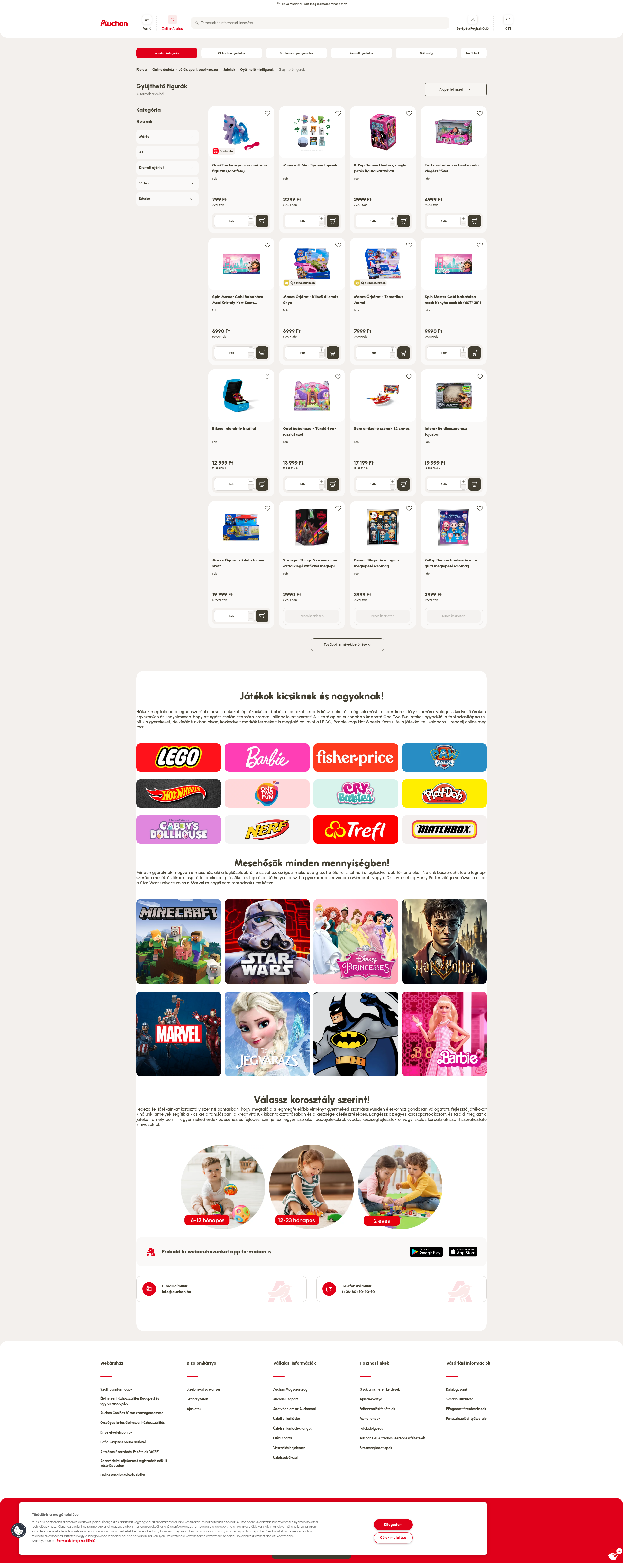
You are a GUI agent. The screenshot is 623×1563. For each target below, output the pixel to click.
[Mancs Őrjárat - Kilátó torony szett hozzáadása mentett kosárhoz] (267, 508)
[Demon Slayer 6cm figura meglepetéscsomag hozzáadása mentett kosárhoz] (409, 508)
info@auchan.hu (176, 1291)
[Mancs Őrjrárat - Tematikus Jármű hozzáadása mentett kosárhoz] (409, 245)
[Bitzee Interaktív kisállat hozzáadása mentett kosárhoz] (267, 376)
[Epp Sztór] (463, 1252)
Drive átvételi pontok (116, 1432)
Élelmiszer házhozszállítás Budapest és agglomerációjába (129, 1401)
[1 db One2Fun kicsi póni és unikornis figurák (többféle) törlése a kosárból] (251, 223)
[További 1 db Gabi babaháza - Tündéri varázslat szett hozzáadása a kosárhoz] (322, 481)
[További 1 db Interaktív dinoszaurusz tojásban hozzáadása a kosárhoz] (463, 481)
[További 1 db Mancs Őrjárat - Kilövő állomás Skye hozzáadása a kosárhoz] (322, 350)
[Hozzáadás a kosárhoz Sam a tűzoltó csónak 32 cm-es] (403, 484)
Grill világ (426, 53)
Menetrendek (370, 1419)
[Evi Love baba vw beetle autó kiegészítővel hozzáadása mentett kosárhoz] (480, 113)
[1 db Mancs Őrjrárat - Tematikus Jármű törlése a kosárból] (392, 355)
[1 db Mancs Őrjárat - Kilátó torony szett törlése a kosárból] (251, 618)
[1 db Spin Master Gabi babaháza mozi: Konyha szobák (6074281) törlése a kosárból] (463, 355)
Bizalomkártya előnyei (203, 1390)
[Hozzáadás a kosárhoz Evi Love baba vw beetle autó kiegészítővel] (474, 221)
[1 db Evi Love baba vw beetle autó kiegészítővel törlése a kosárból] (463, 223)
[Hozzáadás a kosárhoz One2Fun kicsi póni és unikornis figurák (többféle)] (262, 221)
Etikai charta (282, 1438)
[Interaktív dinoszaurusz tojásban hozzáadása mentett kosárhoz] (480, 376)
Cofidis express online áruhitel (123, 1442)
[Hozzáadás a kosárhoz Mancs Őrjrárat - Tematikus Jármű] (403, 352)
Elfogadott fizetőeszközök (466, 1409)
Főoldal (141, 70)
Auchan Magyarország (290, 1390)
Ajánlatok (194, 1409)
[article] (241, 169)
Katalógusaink (456, 1390)
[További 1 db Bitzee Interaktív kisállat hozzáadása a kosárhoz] (251, 481)
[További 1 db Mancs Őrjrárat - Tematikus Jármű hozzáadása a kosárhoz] (392, 350)
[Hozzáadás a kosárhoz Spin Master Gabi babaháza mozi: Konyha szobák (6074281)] (474, 352)
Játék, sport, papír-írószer (198, 70)
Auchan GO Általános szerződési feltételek (392, 1438)
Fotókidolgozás (371, 1428)
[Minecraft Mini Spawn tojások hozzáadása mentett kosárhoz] (338, 113)
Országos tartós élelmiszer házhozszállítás (132, 1423)
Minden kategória (167, 53)
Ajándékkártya (371, 1399)
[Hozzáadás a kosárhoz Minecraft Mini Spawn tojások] (333, 221)
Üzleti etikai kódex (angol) (292, 1428)
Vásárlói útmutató (459, 1399)
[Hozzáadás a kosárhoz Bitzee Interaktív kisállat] (262, 484)
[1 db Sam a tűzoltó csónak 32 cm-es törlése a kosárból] (392, 487)
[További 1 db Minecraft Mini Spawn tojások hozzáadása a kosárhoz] (322, 218)
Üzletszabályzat (285, 1458)
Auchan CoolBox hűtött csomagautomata (131, 1413)
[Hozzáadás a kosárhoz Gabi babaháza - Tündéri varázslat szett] (333, 484)
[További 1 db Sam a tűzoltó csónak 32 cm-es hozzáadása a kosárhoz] (392, 481)
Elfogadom (393, 1524)
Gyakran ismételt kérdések (380, 1390)
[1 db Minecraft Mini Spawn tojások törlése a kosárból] (322, 223)
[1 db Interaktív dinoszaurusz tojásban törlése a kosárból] (463, 487)
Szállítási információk (116, 1390)
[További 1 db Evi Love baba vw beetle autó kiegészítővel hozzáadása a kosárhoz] (463, 218)
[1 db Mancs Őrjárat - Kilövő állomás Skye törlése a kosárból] (322, 355)
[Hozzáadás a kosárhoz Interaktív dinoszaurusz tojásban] (474, 484)
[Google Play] (426, 1252)
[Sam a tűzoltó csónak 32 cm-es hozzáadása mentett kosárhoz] (409, 376)
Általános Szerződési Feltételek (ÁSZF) (129, 1452)
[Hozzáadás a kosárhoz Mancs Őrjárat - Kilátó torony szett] (262, 616)
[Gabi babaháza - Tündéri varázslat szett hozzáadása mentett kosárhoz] (338, 376)
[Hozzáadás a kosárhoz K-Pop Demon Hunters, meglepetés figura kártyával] (403, 221)
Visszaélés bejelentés (289, 1448)
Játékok (229, 70)
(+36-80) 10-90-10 (358, 1291)
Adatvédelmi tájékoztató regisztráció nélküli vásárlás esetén (133, 1463)
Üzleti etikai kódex (287, 1419)
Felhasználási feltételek (377, 1409)
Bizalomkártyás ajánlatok (296, 53)
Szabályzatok (197, 1399)
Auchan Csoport (285, 1399)
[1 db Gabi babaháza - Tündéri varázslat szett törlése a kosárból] (322, 487)
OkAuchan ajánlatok (231, 53)
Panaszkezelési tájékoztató (466, 1419)
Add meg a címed (316, 4)
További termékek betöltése (346, 645)
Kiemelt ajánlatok (361, 53)
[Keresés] (197, 23)
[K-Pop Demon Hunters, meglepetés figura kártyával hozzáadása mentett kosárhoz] (409, 113)
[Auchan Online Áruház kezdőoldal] (114, 22)
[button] (19, 1530)
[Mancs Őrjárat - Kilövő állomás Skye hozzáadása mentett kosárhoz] (338, 245)
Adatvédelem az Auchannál (294, 1409)
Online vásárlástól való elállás (122, 1475)
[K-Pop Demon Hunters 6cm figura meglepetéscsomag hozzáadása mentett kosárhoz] (480, 508)
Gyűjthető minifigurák (257, 70)
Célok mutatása (393, 1537)
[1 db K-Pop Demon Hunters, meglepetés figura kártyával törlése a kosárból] (392, 223)
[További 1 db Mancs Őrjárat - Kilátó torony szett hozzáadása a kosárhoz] (251, 613)
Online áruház (163, 70)
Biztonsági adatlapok (376, 1448)
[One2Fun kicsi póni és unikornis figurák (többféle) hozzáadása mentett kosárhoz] (267, 113)
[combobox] (320, 23)
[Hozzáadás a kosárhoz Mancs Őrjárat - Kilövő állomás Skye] (333, 352)
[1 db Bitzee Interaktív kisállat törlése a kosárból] (251, 487)
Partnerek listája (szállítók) (76, 1541)
